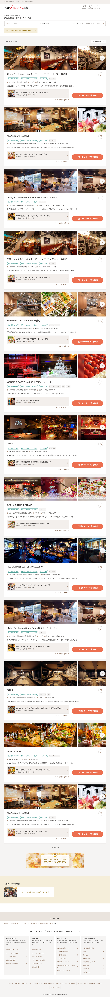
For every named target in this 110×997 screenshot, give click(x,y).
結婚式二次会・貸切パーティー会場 (41, 923)
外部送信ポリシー (49, 983)
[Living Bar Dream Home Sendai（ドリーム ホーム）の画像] (55, 181)
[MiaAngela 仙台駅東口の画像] (55, 119)
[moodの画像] (55, 673)
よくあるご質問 (55, 987)
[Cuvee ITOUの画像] (55, 427)
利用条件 (24, 983)
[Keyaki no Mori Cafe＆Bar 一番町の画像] (55, 304)
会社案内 (10, 983)
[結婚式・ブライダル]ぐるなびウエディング (16, 923)
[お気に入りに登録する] (100, 74)
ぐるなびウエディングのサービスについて (89, 983)
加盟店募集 (72, 983)
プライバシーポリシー (35, 983)
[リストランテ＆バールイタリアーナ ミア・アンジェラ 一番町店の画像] (55, 58)
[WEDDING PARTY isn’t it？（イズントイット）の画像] (55, 366)
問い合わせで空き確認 (89, 342)
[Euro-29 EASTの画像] (55, 735)
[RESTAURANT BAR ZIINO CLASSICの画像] (55, 550)
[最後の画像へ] (102, 58)
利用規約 (17, 983)
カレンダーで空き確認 (89, 95)
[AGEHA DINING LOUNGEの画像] (55, 489)
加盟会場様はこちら (61, 983)
